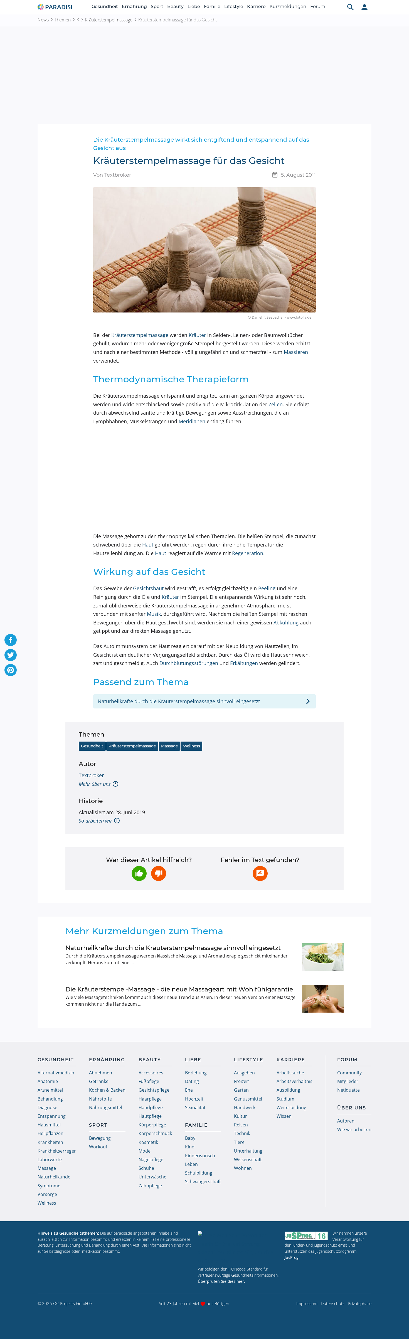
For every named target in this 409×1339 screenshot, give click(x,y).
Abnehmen (100, 1073)
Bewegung (100, 1138)
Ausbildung (288, 1090)
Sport (157, 6)
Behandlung (50, 1099)
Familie (212, 6)
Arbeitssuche (290, 1073)
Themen (63, 20)
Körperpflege (152, 1125)
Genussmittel (248, 1099)
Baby (190, 1138)
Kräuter (197, 335)
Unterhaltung (248, 1151)
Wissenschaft (248, 1159)
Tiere (239, 1142)
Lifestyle (233, 6)
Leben (191, 1164)
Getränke (99, 1081)
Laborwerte (50, 1159)
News (43, 20)
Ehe (189, 1090)
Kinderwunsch (200, 1156)
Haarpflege (150, 1099)
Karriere (256, 6)
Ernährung (134, 6)
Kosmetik (148, 1142)
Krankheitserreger (57, 1151)
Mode (145, 1151)
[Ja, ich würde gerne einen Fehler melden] (260, 873)
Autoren (345, 1121)
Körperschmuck (155, 1133)
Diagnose (47, 1107)
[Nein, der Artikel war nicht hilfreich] (158, 873)
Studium (285, 1099)
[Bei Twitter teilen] (10, 655)
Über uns (351, 1108)
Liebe (194, 6)
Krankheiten (50, 1142)
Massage (169, 746)
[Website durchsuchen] (351, 7)
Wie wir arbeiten (354, 1129)
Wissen (284, 1116)
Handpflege (151, 1107)
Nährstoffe (100, 1099)
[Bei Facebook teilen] (10, 640)
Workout (98, 1147)
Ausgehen (244, 1073)
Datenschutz (332, 1303)
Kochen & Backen (107, 1090)
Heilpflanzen (50, 1133)
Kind (189, 1147)
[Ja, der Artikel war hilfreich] (139, 873)
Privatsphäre (359, 1303)
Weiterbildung (291, 1107)
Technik (242, 1133)
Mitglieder (347, 1081)
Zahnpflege (150, 1186)
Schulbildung (198, 1173)
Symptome (49, 1186)
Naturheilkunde (54, 1177)
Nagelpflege (151, 1159)
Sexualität (195, 1107)
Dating (192, 1081)
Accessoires (151, 1073)
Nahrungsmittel (105, 1107)
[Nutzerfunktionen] (364, 7)
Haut (147, 544)
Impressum (306, 1303)
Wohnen (243, 1168)
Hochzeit (194, 1099)
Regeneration (247, 553)
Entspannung (52, 1116)
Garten (241, 1090)
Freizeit (241, 1081)
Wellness (191, 746)
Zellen (275, 404)
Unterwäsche (152, 1177)
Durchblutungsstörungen (188, 663)
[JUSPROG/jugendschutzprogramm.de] (306, 1235)
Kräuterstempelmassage (108, 20)
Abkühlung (286, 622)
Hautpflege (150, 1116)
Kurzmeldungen (288, 6)
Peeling (266, 588)
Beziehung (196, 1073)
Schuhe (146, 1168)
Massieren (296, 352)
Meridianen (192, 421)
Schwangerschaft (203, 1181)
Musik (154, 614)
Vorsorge (47, 1194)
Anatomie (48, 1081)
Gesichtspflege (154, 1090)
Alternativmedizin (56, 1073)
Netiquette (348, 1090)
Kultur (240, 1116)
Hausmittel (49, 1125)
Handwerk (244, 1107)
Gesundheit (105, 6)
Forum (317, 6)
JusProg (292, 1257)
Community (349, 1073)
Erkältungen (244, 663)
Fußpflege (149, 1081)
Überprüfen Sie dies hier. (221, 1281)
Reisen (241, 1125)
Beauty (175, 6)
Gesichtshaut (148, 588)
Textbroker (91, 775)
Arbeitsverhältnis (294, 1081)
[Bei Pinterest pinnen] (10, 670)
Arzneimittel (50, 1090)
